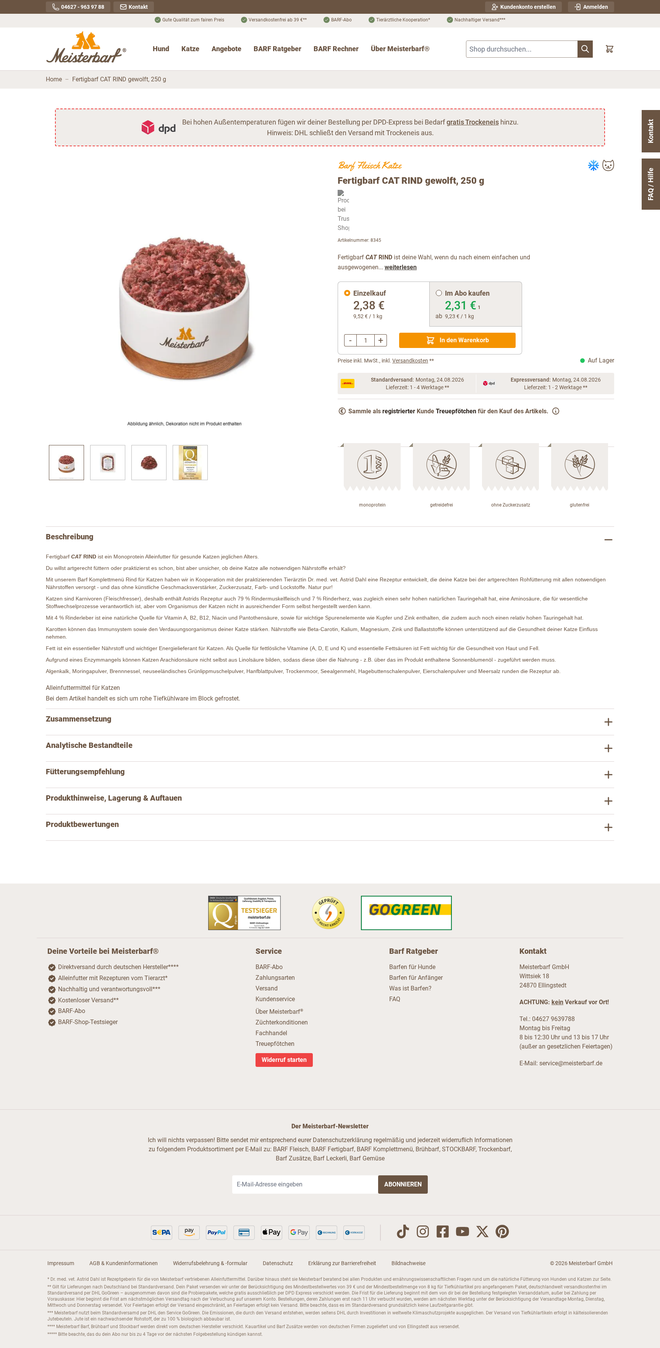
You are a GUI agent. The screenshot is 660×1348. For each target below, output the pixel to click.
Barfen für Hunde (412, 967)
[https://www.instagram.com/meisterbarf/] (423, 1233)
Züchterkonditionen (282, 1022)
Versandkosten (410, 361)
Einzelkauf (369, 293)
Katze (190, 49)
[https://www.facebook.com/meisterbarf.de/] (443, 1233)
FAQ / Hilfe (651, 184)
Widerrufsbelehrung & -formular (210, 1263)
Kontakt (651, 131)
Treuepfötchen (456, 411)
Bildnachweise (408, 1263)
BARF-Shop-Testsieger (88, 1022)
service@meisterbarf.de (570, 1063)
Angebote (226, 49)
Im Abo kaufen (467, 293)
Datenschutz (278, 1263)
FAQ (394, 999)
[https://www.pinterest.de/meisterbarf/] (502, 1233)
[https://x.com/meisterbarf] (482, 1233)
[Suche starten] (585, 49)
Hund (161, 49)
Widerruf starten (284, 1059)
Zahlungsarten (275, 977)
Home (54, 79)
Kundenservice (275, 999)
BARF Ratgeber (277, 49)
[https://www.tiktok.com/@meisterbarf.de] (403, 1233)
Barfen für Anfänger (416, 977)
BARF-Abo (71, 1011)
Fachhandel (271, 1033)
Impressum (60, 1263)
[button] (184, 297)
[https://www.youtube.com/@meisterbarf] (462, 1233)
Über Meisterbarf (279, 1011)
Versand (267, 988)
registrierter (398, 411)
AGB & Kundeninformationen (123, 1263)
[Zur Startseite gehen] (87, 49)
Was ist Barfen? (410, 988)
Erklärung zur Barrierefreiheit (342, 1263)
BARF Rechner (336, 49)
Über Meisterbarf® (400, 49)
